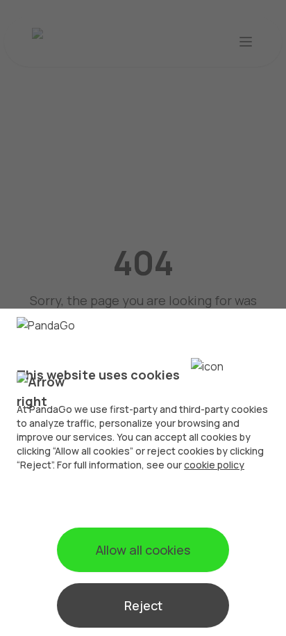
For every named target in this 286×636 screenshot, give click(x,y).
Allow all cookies (143, 549)
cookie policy (214, 464)
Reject (143, 605)
